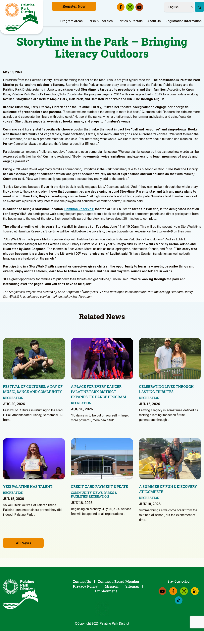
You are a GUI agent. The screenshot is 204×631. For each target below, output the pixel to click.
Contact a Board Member (118, 581)
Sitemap (132, 586)
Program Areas (71, 21)
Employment (106, 591)
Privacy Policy (85, 586)
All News (23, 543)
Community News (87, 492)
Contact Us (82, 581)
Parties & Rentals (130, 21)
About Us (154, 21)
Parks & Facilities (100, 21)
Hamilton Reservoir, (79, 209)
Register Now (74, 6)
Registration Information (184, 21)
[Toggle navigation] (201, 1)
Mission (112, 586)
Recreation (13, 398)
